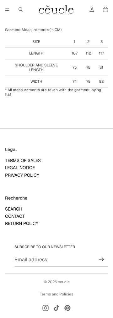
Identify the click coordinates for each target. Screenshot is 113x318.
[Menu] (7, 9)
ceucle (64, 281)
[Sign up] (101, 259)
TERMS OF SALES (23, 160)
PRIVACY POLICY (22, 175)
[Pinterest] (67, 308)
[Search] (21, 9)
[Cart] (105, 9)
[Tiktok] (56, 308)
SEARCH (13, 209)
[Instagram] (45, 308)
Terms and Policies (56, 294)
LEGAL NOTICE (20, 167)
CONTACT (15, 216)
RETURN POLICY (21, 224)
